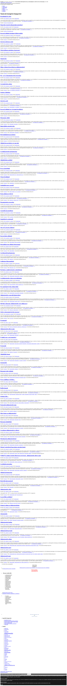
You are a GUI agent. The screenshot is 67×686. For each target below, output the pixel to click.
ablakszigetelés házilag (18, 528)
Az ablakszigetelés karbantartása (8, 151)
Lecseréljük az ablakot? (6, 497)
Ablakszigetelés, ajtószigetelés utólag (6, 2)
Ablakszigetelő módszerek (8, 599)
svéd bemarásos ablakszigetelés (31, 343)
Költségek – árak (5, 9)
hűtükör (30, 453)
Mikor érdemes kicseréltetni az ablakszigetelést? (12, 67)
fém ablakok (6, 648)
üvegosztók (15, 352)
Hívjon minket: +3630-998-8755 (34, 570)
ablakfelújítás (12, 183)
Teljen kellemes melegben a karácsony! (10, 50)
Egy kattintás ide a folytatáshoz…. (28, 21)
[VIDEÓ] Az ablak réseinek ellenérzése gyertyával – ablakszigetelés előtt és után (20, 455)
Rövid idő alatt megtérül (6, 481)
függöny (16, 453)
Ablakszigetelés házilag (6, 522)
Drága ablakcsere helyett (6, 193)
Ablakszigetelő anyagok (6, 530)
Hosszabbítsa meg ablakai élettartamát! (10, 244)
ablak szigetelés (12, 191)
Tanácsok (3, 10)
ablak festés (16, 402)
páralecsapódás (17, 470)
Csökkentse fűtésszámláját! (7, 261)
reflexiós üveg (24, 326)
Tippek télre (3, 58)
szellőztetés (15, 411)
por (10, 90)
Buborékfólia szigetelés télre (7, 126)
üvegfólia (38, 343)
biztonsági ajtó (17, 377)
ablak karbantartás (12, 478)
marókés (5, 655)
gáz (10, 318)
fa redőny (23, 394)
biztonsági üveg (17, 428)
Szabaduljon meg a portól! (7, 185)
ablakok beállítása (21, 402)
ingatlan (16, 301)
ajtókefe (11, 520)
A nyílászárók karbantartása (7, 253)
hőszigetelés (11, 124)
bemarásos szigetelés (18, 436)
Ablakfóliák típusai (5, 354)
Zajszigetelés (3, 362)
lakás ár (19, 301)
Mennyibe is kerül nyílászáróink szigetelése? (11, 25)
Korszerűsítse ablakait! (6, 236)
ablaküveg (11, 352)
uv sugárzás (21, 360)
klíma (20, 419)
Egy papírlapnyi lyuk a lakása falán (9, 286)
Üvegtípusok (3, 320)
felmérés (16, 511)
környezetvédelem (12, 284)
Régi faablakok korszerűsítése (7, 134)
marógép (5, 654)
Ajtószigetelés (4, 7)
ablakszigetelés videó (13, 494)
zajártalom (17, 107)
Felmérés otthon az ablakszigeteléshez (10, 505)
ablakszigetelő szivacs (19, 174)
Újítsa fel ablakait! (5, 177)
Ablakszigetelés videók (8, 576)
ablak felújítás (12, 242)
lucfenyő (19, 503)
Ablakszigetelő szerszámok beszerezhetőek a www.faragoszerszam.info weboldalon (34, 567)
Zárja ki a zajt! (4, 101)
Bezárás (1, 684)
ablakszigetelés (12, 132)
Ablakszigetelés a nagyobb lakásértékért (10, 295)
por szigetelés (18, 191)
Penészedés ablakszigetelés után (8, 405)
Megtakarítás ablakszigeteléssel (8, 438)
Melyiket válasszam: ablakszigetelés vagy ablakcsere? (13, 303)
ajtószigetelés (15, 520)
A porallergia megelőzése (6, 210)
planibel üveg (19, 326)
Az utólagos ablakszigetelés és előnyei (9, 430)
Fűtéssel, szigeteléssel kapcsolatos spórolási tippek (12, 447)
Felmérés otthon (7, 579)
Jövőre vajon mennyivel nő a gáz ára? (9, 312)
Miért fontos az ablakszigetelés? (8, 413)
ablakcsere (11, 200)
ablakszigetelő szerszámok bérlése (30, 545)
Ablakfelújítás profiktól (6, 160)
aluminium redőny (18, 394)
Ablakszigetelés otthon (6, 539)
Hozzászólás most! (10, 22)
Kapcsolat (3, 11)
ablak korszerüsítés (17, 242)
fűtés (18, 453)
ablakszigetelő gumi (18, 562)
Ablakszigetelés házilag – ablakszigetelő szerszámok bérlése (8, 603)
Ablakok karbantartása (6, 472)
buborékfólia (17, 132)
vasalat (22, 478)
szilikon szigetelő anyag (19, 284)
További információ (24, 674)
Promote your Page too (34, 616)
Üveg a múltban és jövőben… (7, 379)
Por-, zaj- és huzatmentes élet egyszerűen (10, 75)
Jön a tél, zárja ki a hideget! (7, 227)
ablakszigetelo (17, 18)
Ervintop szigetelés (7, 598)
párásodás (11, 411)
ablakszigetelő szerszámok (21, 545)
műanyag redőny (31, 394)
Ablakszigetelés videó (5, 489)
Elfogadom (29, 674)
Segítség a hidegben (5, 92)
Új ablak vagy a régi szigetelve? (8, 337)
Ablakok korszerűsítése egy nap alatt (9, 143)
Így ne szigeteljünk (5, 168)
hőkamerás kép (22, 453)
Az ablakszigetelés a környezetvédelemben (11, 278)
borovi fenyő (15, 503)
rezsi (14, 267)
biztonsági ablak (12, 377)
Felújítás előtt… (4, 396)
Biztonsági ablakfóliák (6, 421)
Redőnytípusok (4, 388)
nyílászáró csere (15, 200)
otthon (37, 545)
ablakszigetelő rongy (13, 174)
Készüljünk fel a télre (5, 16)
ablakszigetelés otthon (13, 545)
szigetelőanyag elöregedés (15, 90)
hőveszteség (5, 653)
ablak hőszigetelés (12, 394)
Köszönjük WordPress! (4, 672)
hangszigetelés (12, 107)
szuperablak (16, 124)
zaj (4, 666)
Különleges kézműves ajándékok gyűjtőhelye (10, 593)
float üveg (11, 326)
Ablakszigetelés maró (5, 547)
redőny (36, 394)
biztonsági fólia (12, 360)
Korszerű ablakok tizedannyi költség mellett (11, 33)
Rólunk (3, 8)
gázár (12, 318)
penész (11, 225)
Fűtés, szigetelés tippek (8, 587)
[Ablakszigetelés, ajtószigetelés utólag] (34, 615)
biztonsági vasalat (22, 377)
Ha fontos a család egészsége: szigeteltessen (11, 269)
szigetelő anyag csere (6, 663)
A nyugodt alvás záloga (6, 84)
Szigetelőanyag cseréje (7, 585)
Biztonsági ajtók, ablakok (6, 371)
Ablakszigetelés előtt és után (7, 329)
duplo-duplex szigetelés (18, 343)
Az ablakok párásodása (6, 464)
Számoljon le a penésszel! (6, 219)
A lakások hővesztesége (8, 597)
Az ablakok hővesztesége (8, 596)
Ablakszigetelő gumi (5, 556)
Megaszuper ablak (5, 117)
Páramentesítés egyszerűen (7, 202)
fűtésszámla (11, 267)
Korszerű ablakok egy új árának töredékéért (11, 109)
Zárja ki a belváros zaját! (6, 41)
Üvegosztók (3, 345)
